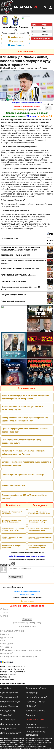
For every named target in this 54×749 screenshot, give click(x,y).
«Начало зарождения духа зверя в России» (20, 268)
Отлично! (6, 609)
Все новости (25, 51)
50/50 (5, 612)
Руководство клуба (10, 701)
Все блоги (12, 505)
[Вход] (13, 564)
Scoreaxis (17, 587)
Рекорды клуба (8, 728)
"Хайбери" (31, 706)
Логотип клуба (7, 719)
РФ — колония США (9, 239)
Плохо (5, 616)
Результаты (19, 623)
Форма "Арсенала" (9, 706)
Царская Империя (19, 110)
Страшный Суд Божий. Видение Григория (27, 597)
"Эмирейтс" (6, 715)
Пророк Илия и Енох (33, 110)
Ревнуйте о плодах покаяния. (14, 295)
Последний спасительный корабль (27, 106)
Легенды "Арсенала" (10, 733)
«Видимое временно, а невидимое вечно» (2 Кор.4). (20, 288)
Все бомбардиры (42, 38)
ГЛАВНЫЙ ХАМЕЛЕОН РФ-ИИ (13, 281)
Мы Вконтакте (17, 37)
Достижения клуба (10, 724)
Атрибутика (17, 41)
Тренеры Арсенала (35, 710)
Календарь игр (7, 710)
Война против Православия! (13, 301)
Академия (31, 715)
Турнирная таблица (36, 688)
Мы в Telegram (17, 45)
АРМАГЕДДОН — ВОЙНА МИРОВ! (15, 255)
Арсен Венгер (7, 688)
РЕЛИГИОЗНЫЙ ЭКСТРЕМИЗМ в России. (18, 275)
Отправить (15, 576)
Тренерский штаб (9, 697)
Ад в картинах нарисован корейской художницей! (27, 560)
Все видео (39, 505)
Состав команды (9, 692)
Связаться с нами (35, 719)
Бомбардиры (32, 692)
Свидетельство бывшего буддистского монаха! (27, 552)
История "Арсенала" (36, 697)
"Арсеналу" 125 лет (35, 701)
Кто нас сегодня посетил (12, 683)
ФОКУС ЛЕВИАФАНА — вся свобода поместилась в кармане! (23, 261)
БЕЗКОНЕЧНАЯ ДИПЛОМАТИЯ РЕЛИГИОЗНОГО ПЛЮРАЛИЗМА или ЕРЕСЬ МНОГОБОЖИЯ (21, 248)
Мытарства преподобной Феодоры (27, 591)
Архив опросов (33, 623)
